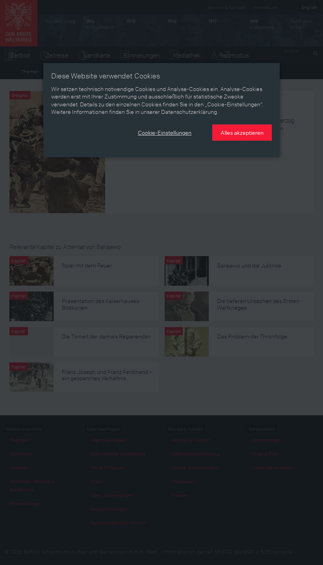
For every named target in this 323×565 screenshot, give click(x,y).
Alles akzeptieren (242, 132)
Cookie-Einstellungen (164, 132)
